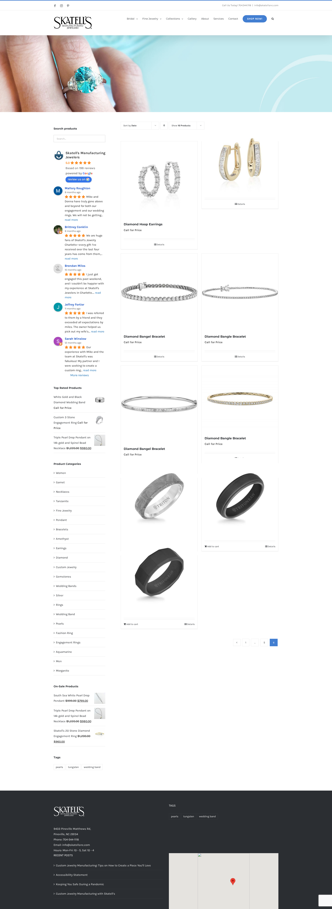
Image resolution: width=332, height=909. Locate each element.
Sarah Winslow (75, 338)
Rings (59, 605)
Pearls (60, 623)
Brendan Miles (75, 266)
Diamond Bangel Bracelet (144, 336)
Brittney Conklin (76, 227)
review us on (76, 179)
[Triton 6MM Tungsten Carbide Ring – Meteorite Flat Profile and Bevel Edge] (159, 496)
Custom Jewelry (66, 567)
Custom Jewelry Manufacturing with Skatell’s (85, 893)
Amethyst (62, 538)
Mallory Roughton (77, 188)
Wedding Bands (66, 586)
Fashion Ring (64, 633)
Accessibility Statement (72, 875)
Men (59, 661)
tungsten (73, 767)
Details (160, 244)
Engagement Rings (68, 642)
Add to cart (213, 546)
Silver (59, 595)
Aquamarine (64, 652)
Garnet (60, 482)
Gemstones (63, 576)
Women (61, 473)
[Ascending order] (164, 126)
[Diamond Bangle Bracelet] (240, 292)
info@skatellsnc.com (266, 5)
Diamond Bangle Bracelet (225, 336)
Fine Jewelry (64, 510)
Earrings (61, 548)
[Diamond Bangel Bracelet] (159, 292)
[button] (272, 18)
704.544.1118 (244, 5)
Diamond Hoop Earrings (143, 224)
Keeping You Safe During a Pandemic (80, 884)
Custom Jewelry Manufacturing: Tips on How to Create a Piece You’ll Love (103, 865)
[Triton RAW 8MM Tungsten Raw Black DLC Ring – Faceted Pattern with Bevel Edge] (159, 573)
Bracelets (62, 529)
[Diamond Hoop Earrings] (159, 179)
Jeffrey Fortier (74, 304)
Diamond (62, 557)
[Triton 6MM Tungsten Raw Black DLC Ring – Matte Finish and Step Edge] (240, 496)
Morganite (62, 670)
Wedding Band (65, 614)
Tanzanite (62, 501)
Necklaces (62, 491)
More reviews (79, 375)
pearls (59, 767)
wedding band (92, 767)
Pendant (61, 520)
